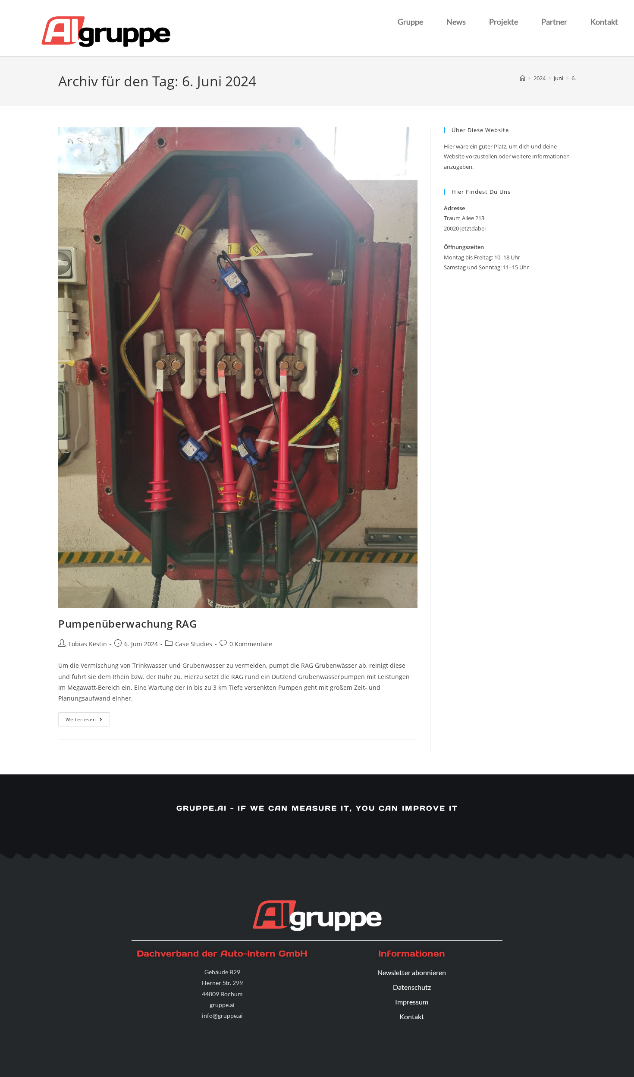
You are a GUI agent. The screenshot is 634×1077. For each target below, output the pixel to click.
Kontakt (604, 21)
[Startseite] (522, 78)
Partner (554, 21)
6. (573, 78)
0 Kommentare (250, 644)
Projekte (503, 21)
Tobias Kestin (87, 644)
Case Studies (193, 644)
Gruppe (410, 21)
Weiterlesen (88, 717)
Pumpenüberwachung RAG (127, 623)
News (456, 21)
